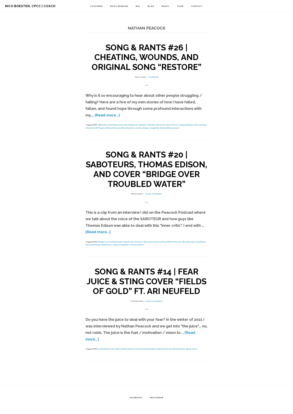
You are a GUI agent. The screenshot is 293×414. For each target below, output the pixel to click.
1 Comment (154, 77)
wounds (175, 128)
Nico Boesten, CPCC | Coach (30, 6)
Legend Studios (186, 125)
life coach (148, 242)
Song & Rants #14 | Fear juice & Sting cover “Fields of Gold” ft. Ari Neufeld (147, 281)
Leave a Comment (153, 194)
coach (120, 125)
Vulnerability (165, 128)
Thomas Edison (137, 245)
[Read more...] (107, 115)
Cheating (113, 125)
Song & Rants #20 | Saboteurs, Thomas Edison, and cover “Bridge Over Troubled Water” (146, 169)
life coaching (200, 125)
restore (138, 128)
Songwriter (124, 245)
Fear (111, 349)
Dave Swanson (131, 125)
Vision (194, 349)
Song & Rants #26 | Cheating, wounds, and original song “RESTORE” (146, 57)
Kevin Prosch (172, 125)
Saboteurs (107, 245)
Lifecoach (90, 128)
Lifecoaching (160, 242)
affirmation (103, 125)
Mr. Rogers (100, 128)
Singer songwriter (151, 128)
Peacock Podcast (93, 245)
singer (115, 245)
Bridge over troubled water (110, 242)
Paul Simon (201, 242)
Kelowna (143, 125)
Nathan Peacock (113, 128)
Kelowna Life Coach (156, 125)
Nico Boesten (128, 128)
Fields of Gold (120, 349)
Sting (188, 349)
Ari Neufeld (103, 349)
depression (128, 242)
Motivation (151, 349)
